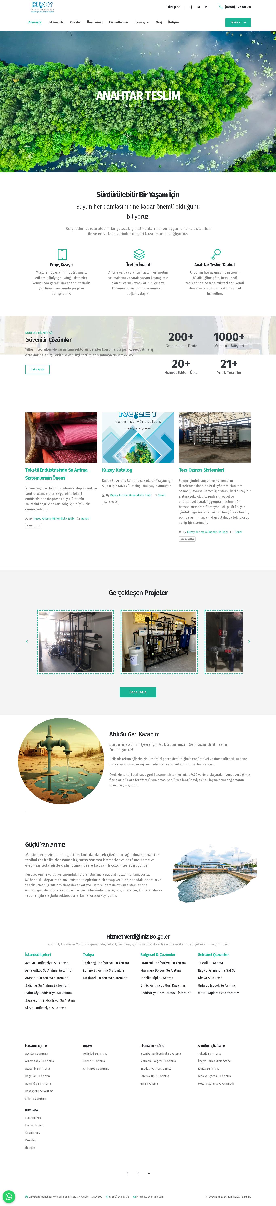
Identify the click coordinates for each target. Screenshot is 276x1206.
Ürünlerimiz (95, 22)
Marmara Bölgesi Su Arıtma (160, 970)
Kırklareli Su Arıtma (96, 1068)
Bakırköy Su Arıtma (38, 1083)
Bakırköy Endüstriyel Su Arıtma (48, 993)
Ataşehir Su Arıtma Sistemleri (47, 978)
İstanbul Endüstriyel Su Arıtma (163, 963)
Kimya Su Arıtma (210, 978)
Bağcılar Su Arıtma (37, 1076)
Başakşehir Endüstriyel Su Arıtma (50, 1000)
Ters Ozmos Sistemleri (201, 470)
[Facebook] (191, 7)
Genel (85, 518)
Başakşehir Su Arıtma (39, 1091)
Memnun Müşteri (229, 345)
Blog (158, 22)
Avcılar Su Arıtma (36, 1053)
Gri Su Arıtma (149, 1083)
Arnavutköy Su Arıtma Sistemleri (49, 970)
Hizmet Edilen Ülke (181, 372)
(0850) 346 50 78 (238, 7)
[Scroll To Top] (269, 1201)
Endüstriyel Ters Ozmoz (156, 1068)
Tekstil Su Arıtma (210, 963)
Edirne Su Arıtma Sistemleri (103, 970)
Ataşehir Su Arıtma (37, 1068)
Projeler (75, 22)
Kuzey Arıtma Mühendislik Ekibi (53, 518)
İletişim (173, 22)
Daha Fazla (37, 369)
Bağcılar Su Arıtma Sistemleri (46, 985)
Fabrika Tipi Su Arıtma (156, 978)
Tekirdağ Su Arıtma (95, 1053)
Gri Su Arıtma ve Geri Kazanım (162, 985)
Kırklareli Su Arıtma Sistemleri (105, 978)
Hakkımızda (55, 22)
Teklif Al (236, 22)
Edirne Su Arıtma (94, 1061)
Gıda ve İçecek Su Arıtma (216, 985)
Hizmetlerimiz (119, 22)
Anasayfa (34, 22)
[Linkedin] (206, 7)
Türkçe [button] (172, 7)
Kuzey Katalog (117, 470)
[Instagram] (198, 7)
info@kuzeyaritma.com (150, 1196)
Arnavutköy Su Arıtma (39, 1061)
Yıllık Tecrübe (229, 372)
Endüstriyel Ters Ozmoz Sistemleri (165, 993)
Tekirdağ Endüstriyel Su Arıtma (106, 963)
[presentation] (10, 102)
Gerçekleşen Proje (181, 345)
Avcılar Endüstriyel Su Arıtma (46, 963)
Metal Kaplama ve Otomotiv (218, 993)
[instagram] (138, 1173)
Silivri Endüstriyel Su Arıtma (45, 1008)
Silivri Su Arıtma (35, 1098)
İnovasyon (142, 22)
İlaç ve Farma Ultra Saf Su (217, 970)
